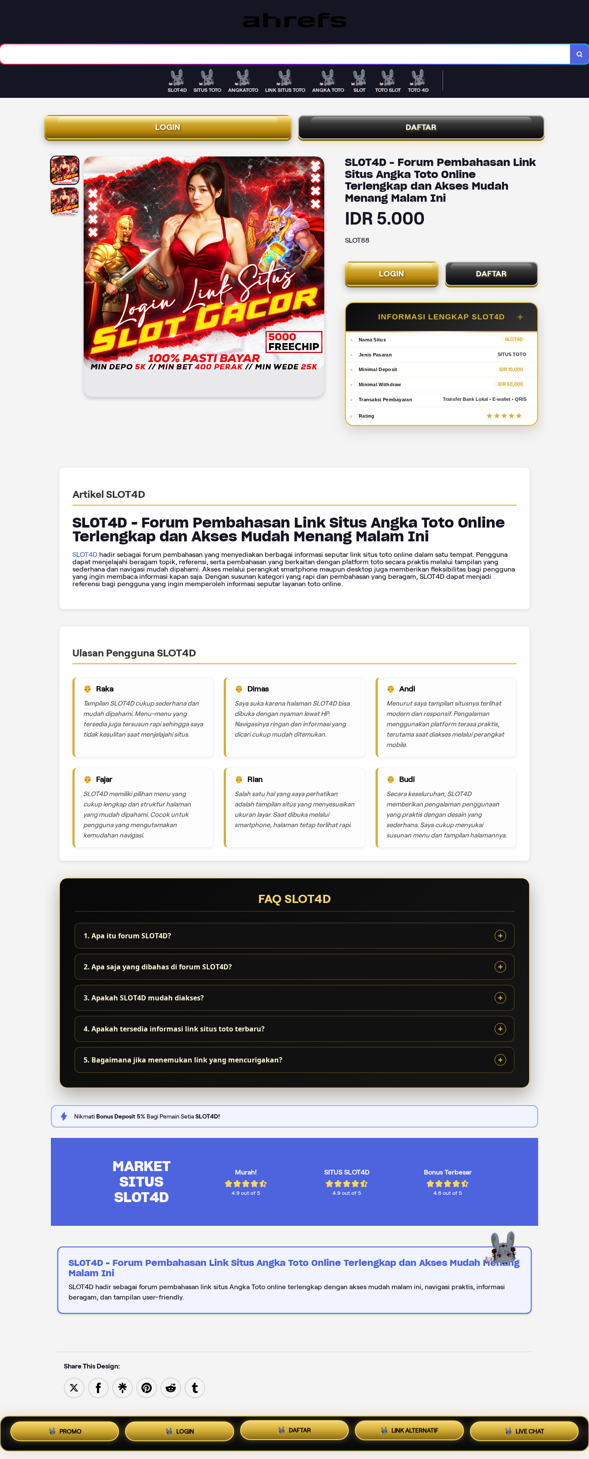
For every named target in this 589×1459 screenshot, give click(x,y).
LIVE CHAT (530, 1431)
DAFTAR (421, 127)
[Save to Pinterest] (146, 1387)
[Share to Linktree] (122, 1387)
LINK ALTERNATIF (415, 1432)
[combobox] (285, 54)
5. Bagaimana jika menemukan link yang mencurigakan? (183, 1060)
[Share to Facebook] (98, 1387)
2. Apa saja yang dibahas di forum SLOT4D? (158, 967)
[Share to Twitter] (74, 1387)
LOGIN (168, 127)
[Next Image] (317, 278)
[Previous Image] (90, 278)
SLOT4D (84, 554)
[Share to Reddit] (170, 1387)
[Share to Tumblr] (195, 1387)
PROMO (70, 1433)
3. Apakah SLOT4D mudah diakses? (144, 998)
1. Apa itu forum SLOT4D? (127, 935)
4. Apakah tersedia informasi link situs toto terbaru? (174, 1029)
